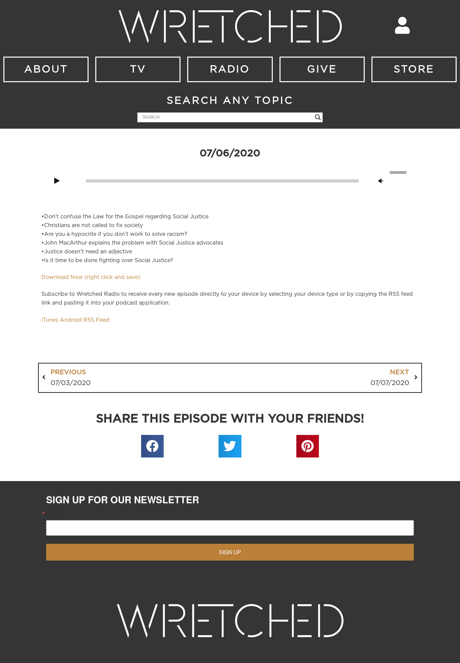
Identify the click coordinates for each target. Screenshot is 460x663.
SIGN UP (230, 552)
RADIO (230, 69)
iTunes (49, 320)
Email (53, 513)
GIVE (322, 69)
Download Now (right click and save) (90, 277)
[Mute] (380, 181)
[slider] (399, 172)
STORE (414, 69)
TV (138, 69)
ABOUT (46, 69)
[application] (230, 180)
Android (71, 320)
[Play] (57, 181)
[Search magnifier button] (318, 117)
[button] (152, 446)
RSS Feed (96, 320)
